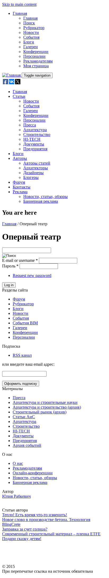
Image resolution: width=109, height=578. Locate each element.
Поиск (29, 23)
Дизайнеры (33, 172)
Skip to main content (19, 4)
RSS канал (22, 355)
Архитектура (35, 129)
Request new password (32, 275)
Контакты (21, 187)
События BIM (25, 323)
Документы (33, 144)
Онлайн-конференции (33, 473)
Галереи (30, 47)
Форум (19, 182)
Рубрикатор (33, 27)
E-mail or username (20, 260)
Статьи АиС (24, 416)
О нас (18, 463)
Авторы (20, 158)
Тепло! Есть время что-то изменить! (34, 515)
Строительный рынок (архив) (39, 412)
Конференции (35, 51)
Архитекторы (35, 168)
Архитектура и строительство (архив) (47, 407)
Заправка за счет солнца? (24, 529)
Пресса (29, 125)
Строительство (36, 134)
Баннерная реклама (40, 201)
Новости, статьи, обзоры (45, 196)
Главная (20, 13)
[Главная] (12, 75)
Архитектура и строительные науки (45, 402)
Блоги (28, 42)
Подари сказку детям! (21, 538)
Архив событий (27, 445)
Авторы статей (36, 163)
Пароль (10, 266)
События (31, 37)
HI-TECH (31, 139)
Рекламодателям (38, 61)
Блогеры (31, 177)
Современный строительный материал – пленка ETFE (51, 534)
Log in (8, 285)
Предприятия (35, 149)
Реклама (20, 191)
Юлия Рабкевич (16, 496)
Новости (31, 32)
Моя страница (36, 66)
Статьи (19, 96)
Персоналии (34, 56)
